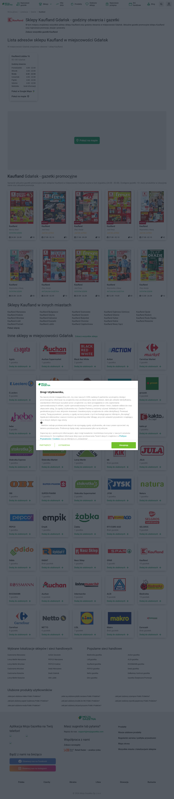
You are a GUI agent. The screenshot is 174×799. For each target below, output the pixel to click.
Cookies (56, 439)
